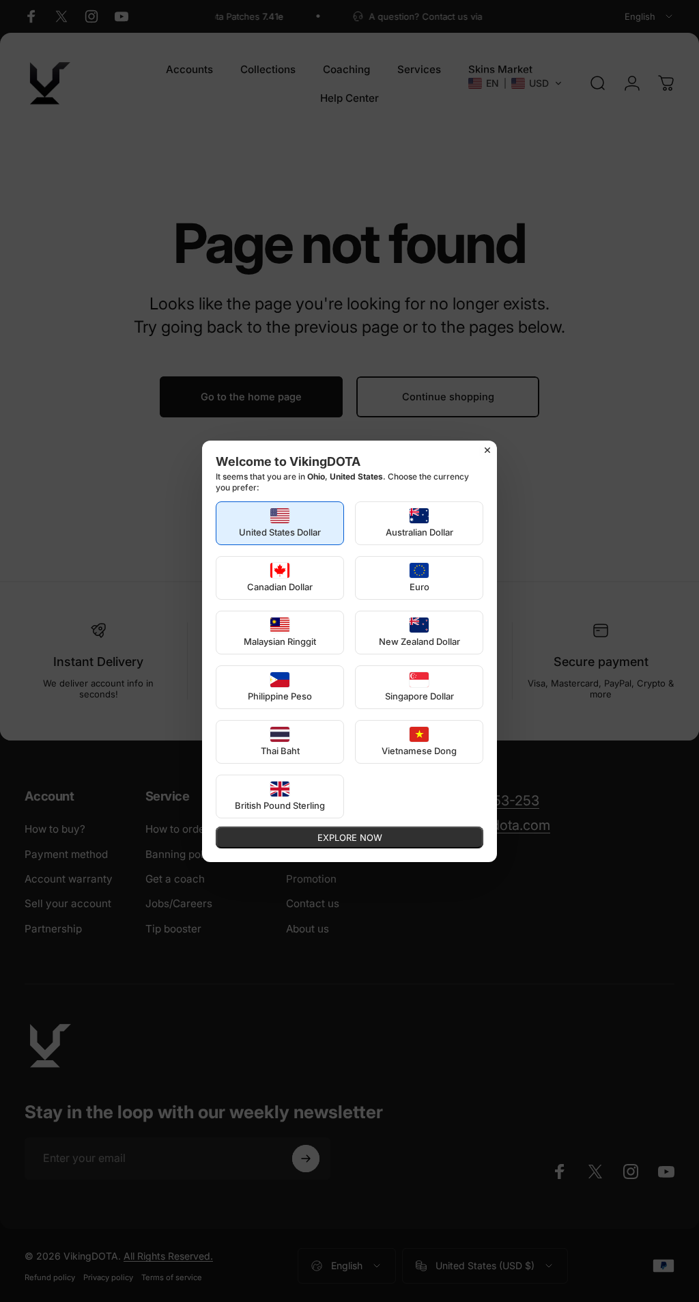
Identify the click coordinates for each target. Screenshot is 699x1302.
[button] (280, 523)
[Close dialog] (487, 450)
